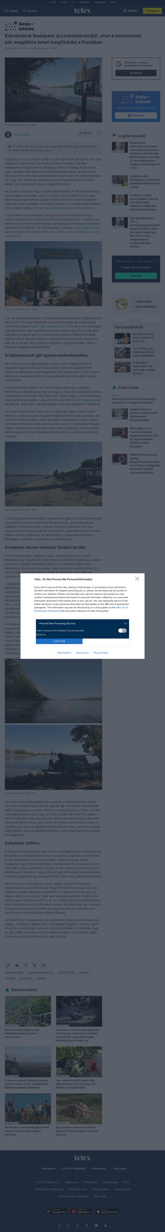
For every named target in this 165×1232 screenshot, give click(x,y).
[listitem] (81, 623)
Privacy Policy (101, 652)
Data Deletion (64, 652)
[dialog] (82, 616)
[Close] (138, 580)
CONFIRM (59, 641)
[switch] (122, 630)
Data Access (82, 652)
